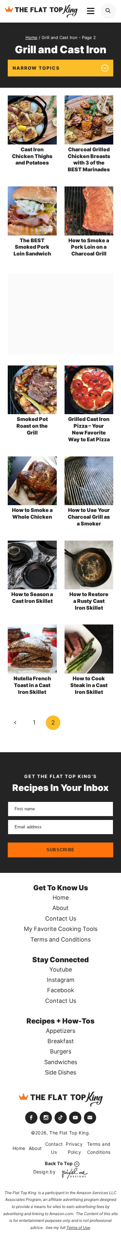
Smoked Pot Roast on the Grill (32, 426)
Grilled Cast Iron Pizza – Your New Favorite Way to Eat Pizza (89, 429)
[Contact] (90, 1118)
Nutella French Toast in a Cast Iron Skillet (32, 685)
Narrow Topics (36, 68)
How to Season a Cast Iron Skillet (32, 597)
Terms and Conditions (60, 939)
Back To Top (59, 1163)
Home (61, 897)
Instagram (61, 979)
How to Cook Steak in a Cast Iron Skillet (88, 685)
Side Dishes (60, 1072)
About (60, 907)
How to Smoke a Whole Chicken (32, 513)
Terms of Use (78, 1227)
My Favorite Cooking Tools (60, 928)
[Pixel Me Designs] (73, 1173)
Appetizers (60, 1030)
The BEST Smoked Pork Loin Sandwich (32, 247)
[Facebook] (31, 1118)
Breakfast (60, 1041)
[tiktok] (61, 1118)
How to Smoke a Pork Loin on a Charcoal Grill (88, 247)
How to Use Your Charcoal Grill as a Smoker (89, 517)
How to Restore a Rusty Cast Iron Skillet (88, 601)
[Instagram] (46, 1118)
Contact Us (60, 918)
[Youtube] (75, 1118)
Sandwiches (60, 1062)
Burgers (60, 1051)
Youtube (60, 969)
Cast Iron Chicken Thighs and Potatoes (32, 156)
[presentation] (32, 120)
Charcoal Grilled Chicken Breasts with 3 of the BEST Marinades (89, 159)
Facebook (60, 990)
